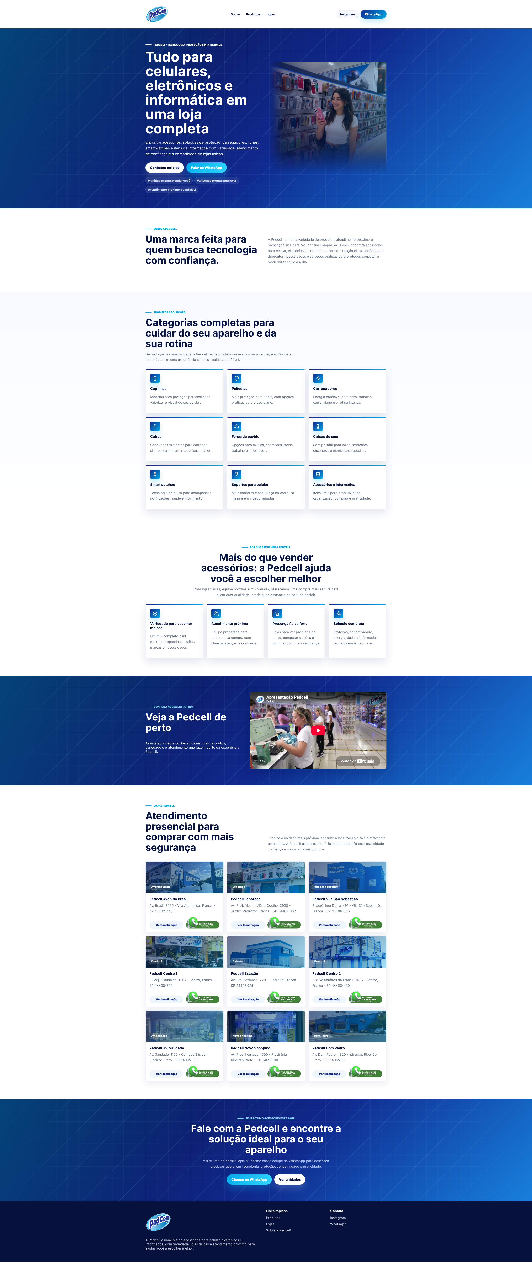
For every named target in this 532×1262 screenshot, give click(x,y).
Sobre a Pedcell (278, 1230)
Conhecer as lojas (164, 167)
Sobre (235, 14)
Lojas (271, 14)
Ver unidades (290, 1179)
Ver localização (166, 925)
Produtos (253, 14)
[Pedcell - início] (157, 14)
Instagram (347, 14)
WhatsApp (373, 14)
